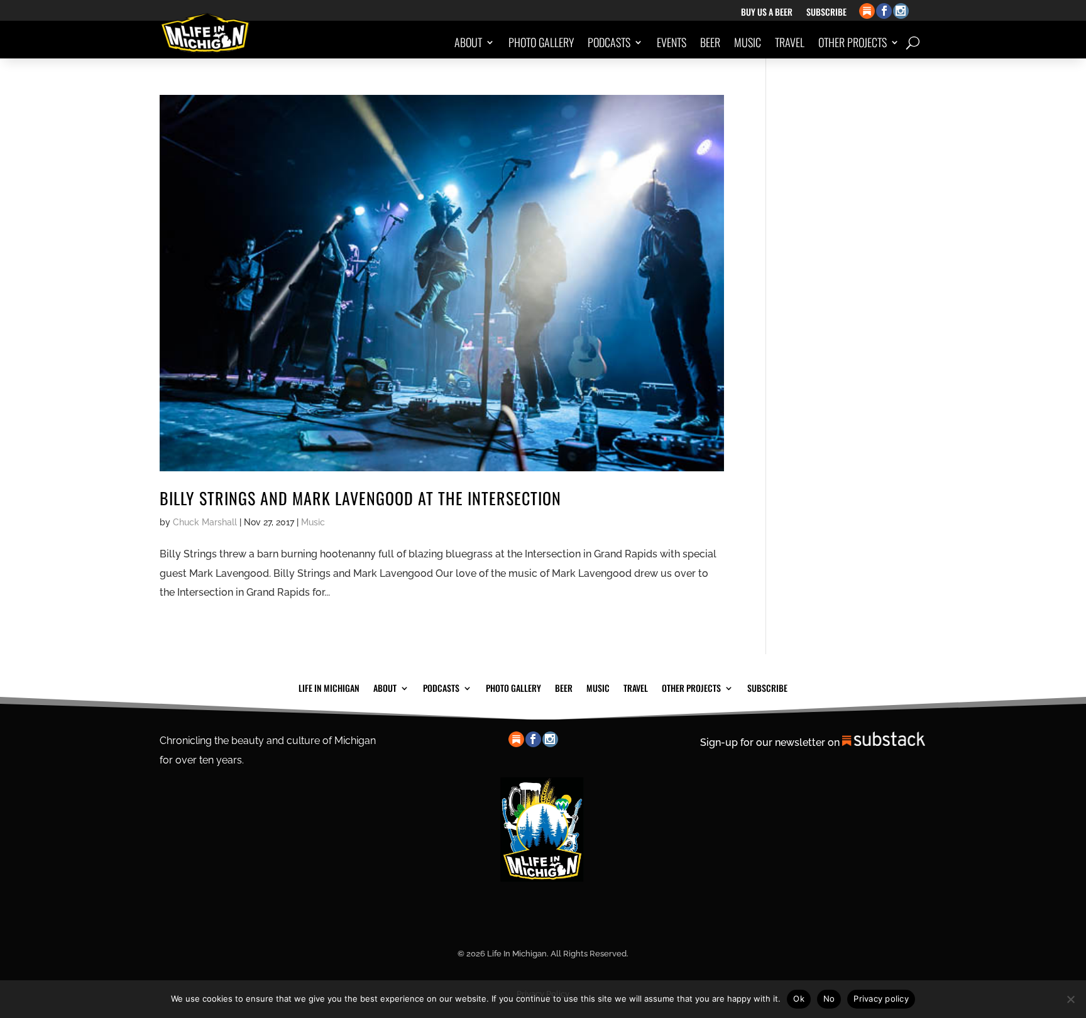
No (829, 998)
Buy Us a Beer (767, 13)
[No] (1070, 999)
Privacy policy (881, 998)
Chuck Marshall (205, 522)
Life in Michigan (329, 686)
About (468, 42)
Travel (789, 42)
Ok (798, 998)
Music (747, 42)
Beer (710, 42)
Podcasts (609, 42)
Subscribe (826, 13)
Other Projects (852, 42)
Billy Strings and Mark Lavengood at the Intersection (360, 498)
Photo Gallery (541, 42)
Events (671, 42)
